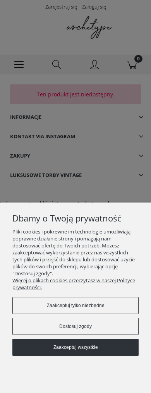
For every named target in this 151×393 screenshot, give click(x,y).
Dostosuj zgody (75, 326)
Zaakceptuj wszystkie (75, 347)
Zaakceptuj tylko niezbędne (76, 305)
